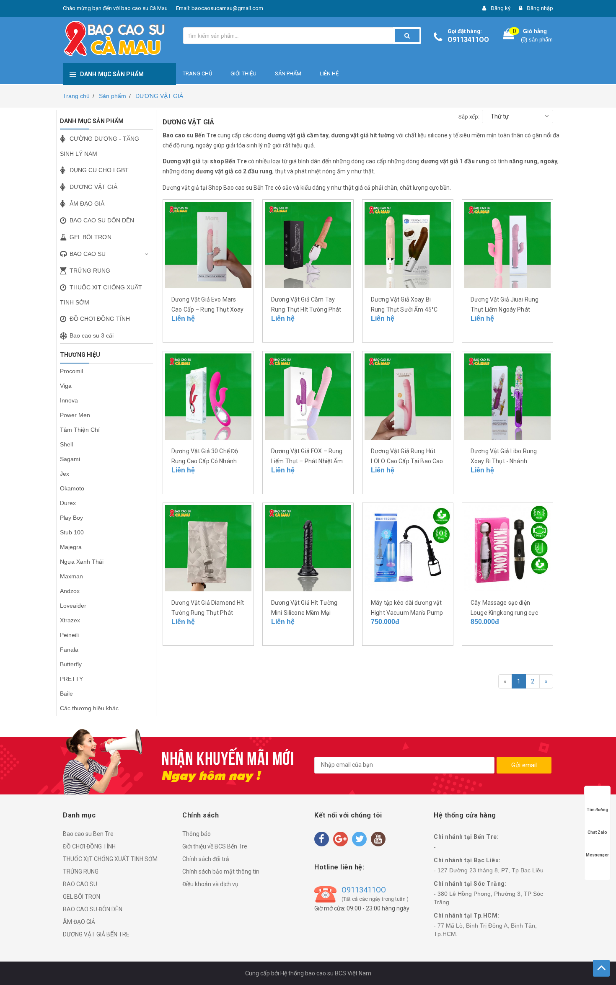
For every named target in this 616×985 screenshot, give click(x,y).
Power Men (75, 415)
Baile (66, 693)
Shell (66, 444)
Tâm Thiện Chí (80, 429)
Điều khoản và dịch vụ (210, 884)
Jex (64, 473)
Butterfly (71, 664)
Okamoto (72, 488)
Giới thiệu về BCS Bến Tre (214, 846)
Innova (69, 400)
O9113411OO (468, 40)
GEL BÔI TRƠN (81, 896)
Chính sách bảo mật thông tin (220, 871)
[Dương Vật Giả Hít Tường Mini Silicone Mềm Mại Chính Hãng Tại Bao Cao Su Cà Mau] (308, 547)
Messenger (597, 855)
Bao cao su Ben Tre (88, 833)
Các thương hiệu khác (89, 708)
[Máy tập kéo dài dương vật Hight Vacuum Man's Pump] (408, 547)
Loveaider (73, 605)
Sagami (70, 459)
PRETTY (71, 679)
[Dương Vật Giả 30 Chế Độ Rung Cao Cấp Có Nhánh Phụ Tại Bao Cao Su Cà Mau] (208, 395)
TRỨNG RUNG (80, 871)
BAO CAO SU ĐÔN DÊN (92, 909)
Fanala (69, 649)
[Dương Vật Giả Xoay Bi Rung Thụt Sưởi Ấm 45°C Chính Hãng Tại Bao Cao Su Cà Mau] (408, 244)
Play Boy (71, 517)
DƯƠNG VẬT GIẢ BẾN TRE (96, 934)
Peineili (69, 635)
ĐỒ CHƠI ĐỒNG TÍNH (89, 846)
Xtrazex (70, 620)
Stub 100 (72, 532)
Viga (66, 385)
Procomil (71, 371)
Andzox (70, 591)
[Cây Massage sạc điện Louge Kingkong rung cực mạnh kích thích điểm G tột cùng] (507, 547)
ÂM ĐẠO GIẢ (79, 921)
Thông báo (196, 833)
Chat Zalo (597, 832)
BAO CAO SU (80, 884)
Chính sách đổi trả (205, 859)
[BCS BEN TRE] (601, 968)
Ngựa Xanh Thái (82, 561)
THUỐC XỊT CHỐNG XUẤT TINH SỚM (110, 859)
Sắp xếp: (468, 116)
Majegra (71, 547)
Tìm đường (597, 809)
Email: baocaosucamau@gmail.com (219, 8)
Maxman (71, 576)
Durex (68, 503)
